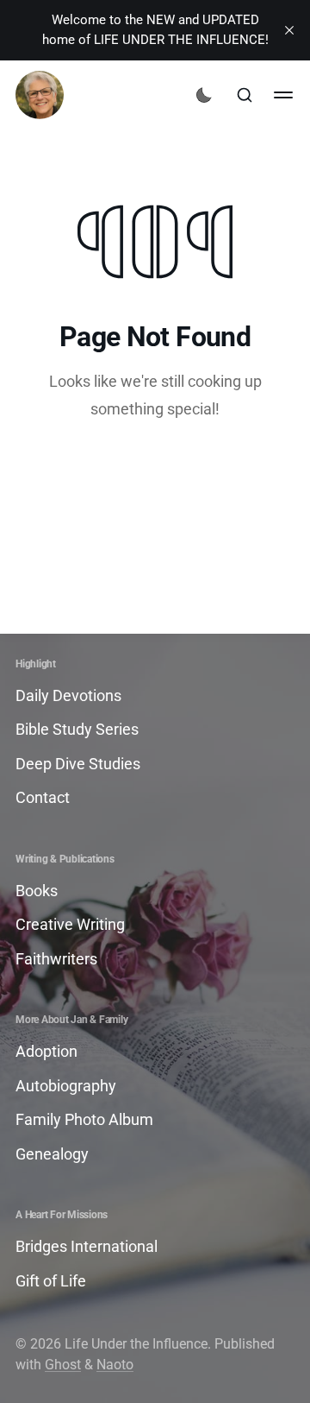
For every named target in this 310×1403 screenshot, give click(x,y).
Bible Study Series (77, 729)
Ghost (63, 1364)
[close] (289, 30)
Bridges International (87, 1246)
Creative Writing (70, 924)
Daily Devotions (68, 695)
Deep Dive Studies (78, 764)
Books (37, 891)
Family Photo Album (84, 1119)
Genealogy (52, 1154)
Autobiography (66, 1086)
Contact (43, 797)
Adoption (47, 1051)
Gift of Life (51, 1281)
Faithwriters (56, 959)
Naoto (114, 1364)
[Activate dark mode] (204, 95)
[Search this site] (244, 95)
